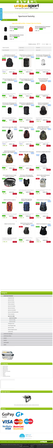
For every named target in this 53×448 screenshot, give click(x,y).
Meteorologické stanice (12, 329)
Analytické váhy (11, 298)
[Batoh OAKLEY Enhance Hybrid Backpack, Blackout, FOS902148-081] (26, 110)
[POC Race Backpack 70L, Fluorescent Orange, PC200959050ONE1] (31, 29)
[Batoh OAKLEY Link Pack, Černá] (9, 230)
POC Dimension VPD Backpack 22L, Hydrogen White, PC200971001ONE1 (43, 55)
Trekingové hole (11, 323)
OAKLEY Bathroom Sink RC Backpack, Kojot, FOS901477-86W (9, 152)
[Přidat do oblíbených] (16, 53)
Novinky (4, 372)
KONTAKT (39, 441)
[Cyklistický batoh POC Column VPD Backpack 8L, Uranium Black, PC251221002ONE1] (26, 182)
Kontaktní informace (6, 376)
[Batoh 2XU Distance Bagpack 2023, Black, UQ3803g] (43, 158)
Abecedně (38, 50)
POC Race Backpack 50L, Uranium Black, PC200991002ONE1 (10, 79)
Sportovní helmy (11, 302)
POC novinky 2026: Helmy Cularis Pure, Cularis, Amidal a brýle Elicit (26, 404)
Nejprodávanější (6, 50)
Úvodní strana (5, 366)
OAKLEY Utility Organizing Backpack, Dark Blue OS (26, 200)
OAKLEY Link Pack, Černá (9, 223)
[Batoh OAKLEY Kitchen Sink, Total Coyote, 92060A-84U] (26, 158)
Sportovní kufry (12, 321)
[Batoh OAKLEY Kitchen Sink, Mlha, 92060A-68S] (9, 134)
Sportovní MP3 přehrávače (13, 312)
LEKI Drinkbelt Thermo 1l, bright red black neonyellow (9, 176)
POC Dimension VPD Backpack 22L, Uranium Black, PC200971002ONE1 (9, 104)
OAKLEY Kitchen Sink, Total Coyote (26, 151)
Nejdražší (38, 47)
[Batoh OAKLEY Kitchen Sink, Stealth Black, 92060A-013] (26, 230)
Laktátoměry (10, 331)
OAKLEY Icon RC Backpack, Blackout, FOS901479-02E (43, 104)
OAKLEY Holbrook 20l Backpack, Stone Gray (43, 176)
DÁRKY (5, 344)
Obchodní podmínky (6, 371)
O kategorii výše (4, 19)
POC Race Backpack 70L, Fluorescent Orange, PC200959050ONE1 (43, 80)
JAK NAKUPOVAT (24, 441)
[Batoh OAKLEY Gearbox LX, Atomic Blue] (43, 206)
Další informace (26, 446)
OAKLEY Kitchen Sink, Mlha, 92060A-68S (9, 128)
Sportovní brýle (11, 300)
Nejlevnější (21, 47)
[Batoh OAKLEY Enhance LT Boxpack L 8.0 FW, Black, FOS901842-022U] (26, 62)
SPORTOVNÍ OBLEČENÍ (8, 333)
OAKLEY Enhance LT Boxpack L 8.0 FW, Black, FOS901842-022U (26, 55)
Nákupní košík (5, 368)
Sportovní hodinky (11, 306)
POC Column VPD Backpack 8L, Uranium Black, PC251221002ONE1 (26, 176)
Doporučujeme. (6, 47)
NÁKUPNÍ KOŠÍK (17, 441)
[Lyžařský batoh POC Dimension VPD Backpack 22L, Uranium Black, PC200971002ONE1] (9, 110)
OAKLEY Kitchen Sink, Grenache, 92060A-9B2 (26, 128)
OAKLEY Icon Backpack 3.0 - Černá (43, 223)
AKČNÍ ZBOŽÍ (6, 342)
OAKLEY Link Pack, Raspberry (10, 199)
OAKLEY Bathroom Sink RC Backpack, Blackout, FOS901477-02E (9, 55)
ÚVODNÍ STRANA (4, 441)
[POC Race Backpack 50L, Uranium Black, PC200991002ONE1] (5, 37)
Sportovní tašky (11, 316)
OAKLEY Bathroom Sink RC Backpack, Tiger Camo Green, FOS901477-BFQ (43, 128)
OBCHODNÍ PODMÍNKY (33, 441)
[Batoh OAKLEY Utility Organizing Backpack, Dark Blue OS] (26, 206)
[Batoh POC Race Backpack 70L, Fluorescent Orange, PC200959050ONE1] (43, 87)
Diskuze (4, 374)
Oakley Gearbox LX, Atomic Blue (43, 199)
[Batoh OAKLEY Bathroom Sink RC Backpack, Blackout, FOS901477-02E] (10, 62)
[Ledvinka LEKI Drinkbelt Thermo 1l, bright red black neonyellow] (9, 182)
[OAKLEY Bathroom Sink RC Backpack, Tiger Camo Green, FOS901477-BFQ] (43, 135)
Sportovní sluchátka (12, 310)
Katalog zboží (5, 367)
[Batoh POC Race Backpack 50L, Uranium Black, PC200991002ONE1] (9, 86)
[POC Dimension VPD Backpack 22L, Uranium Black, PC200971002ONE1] (5, 29)
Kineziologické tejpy (12, 325)
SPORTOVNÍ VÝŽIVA (7, 336)
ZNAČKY (5, 340)
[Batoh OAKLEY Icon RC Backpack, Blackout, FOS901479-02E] (43, 110)
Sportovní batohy (13, 318)
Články (4, 373)
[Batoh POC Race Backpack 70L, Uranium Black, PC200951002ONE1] (26, 86)
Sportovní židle (11, 327)
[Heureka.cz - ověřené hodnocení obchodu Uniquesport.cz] (26, 438)
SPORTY (5, 338)
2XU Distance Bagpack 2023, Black (43, 151)
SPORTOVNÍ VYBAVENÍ (8, 296)
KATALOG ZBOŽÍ (11, 441)
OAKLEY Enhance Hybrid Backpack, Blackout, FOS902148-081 (26, 104)
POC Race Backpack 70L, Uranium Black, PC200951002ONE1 (26, 79)
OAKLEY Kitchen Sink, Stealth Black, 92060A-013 (26, 224)
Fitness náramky (11, 314)
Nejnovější (21, 50)
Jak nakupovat (5, 370)
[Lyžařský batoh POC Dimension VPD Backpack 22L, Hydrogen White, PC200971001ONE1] (43, 62)
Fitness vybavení (11, 304)
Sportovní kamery (11, 308)
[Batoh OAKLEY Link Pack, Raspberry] (9, 206)
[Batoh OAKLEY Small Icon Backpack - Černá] (43, 230)
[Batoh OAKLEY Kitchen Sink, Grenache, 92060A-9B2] (26, 134)
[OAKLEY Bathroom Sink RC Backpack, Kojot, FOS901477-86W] (9, 158)
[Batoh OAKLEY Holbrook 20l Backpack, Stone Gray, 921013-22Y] (43, 182)
